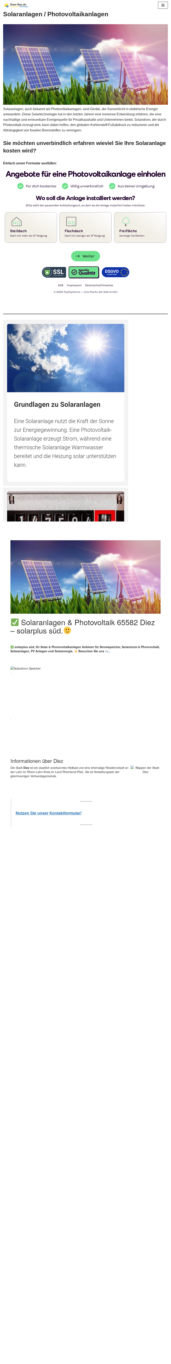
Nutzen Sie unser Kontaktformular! (49, 813)
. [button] (109, 651)
